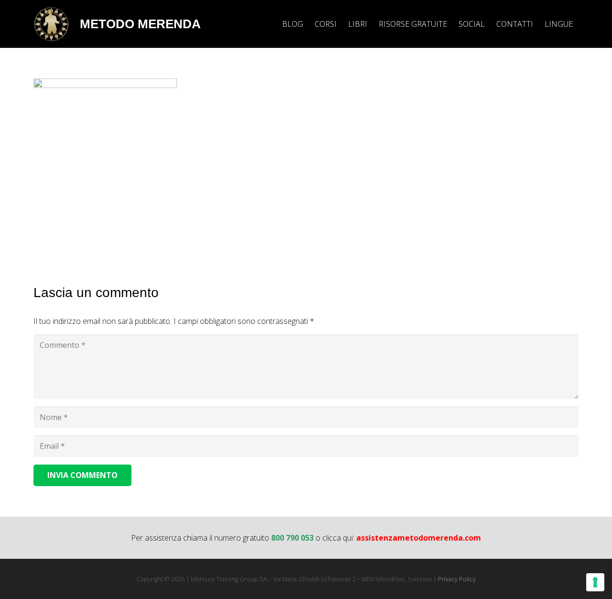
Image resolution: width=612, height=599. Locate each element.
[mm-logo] (51, 24)
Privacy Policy (457, 579)
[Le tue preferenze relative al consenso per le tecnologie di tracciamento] (595, 582)
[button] (580, 23)
